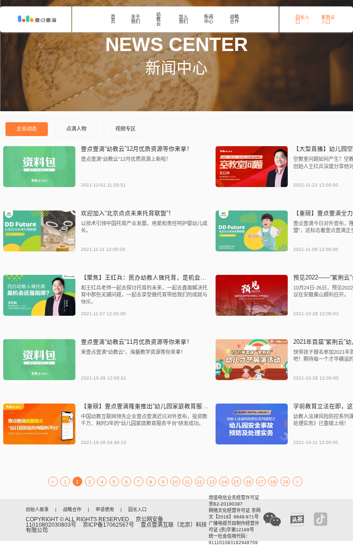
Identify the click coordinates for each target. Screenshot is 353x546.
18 (273, 481)
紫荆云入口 (328, 19)
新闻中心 (208, 19)
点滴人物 (76, 128)
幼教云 (158, 19)
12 (199, 481)
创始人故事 (37, 509)
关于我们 (135, 19)
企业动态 (27, 128)
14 (224, 481)
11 (187, 481)
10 (175, 481)
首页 (113, 19)
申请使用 (105, 509)
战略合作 (234, 19)
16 (248, 481)
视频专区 (125, 128)
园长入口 (302, 19)
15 (236, 481)
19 (285, 481)
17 (260, 481)
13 (212, 481)
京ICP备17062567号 (108, 525)
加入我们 (183, 19)
